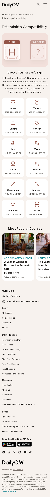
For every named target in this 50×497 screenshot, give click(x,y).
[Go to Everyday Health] (12, 469)
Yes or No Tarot (9, 354)
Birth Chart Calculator (11, 359)
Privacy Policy (8, 417)
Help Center (7, 385)
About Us (6, 390)
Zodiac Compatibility (11, 349)
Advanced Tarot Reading (13, 374)
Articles (5, 327)
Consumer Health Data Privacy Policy (18, 404)
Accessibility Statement (12, 431)
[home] (12, 4)
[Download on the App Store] (24, 444)
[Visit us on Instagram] (9, 452)
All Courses (7, 313)
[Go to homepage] (12, 463)
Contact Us (7, 395)
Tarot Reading (8, 369)
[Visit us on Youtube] (25, 452)
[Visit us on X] (14, 452)
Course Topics (8, 318)
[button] (38, 4)
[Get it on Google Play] (9, 444)
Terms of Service (9, 421)
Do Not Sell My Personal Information (18, 426)
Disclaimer (6, 399)
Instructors (6, 323)
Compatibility (24, 14)
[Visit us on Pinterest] (19, 452)
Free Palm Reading (10, 364)
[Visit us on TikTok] (30, 452)
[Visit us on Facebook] (3, 452)
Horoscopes (8, 14)
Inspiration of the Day (11, 340)
